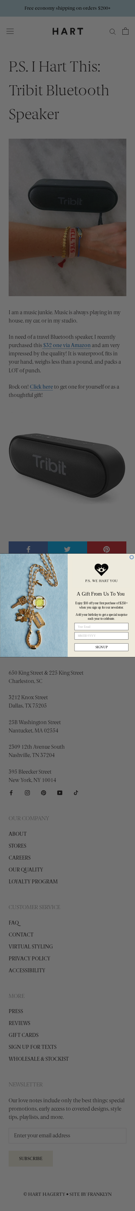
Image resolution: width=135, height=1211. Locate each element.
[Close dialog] (132, 557)
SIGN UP (101, 647)
